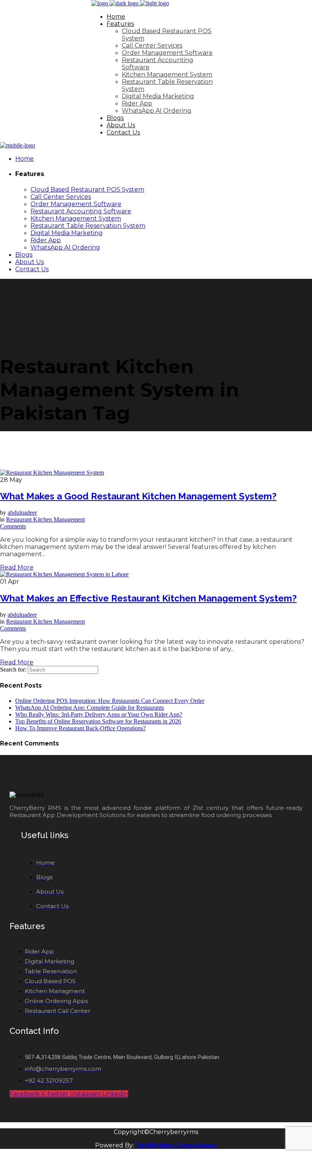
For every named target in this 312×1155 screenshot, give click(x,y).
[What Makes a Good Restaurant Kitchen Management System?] (52, 472)
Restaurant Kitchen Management (45, 519)
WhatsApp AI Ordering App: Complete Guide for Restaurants (89, 707)
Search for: (13, 669)
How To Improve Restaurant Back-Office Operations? (80, 728)
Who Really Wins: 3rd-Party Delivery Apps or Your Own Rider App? (98, 714)
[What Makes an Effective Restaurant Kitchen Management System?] (64, 574)
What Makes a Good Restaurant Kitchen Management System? (138, 496)
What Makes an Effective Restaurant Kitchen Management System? (148, 598)
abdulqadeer (22, 512)
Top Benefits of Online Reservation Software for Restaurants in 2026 (98, 721)
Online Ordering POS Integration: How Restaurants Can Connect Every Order (109, 700)
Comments (13, 526)
